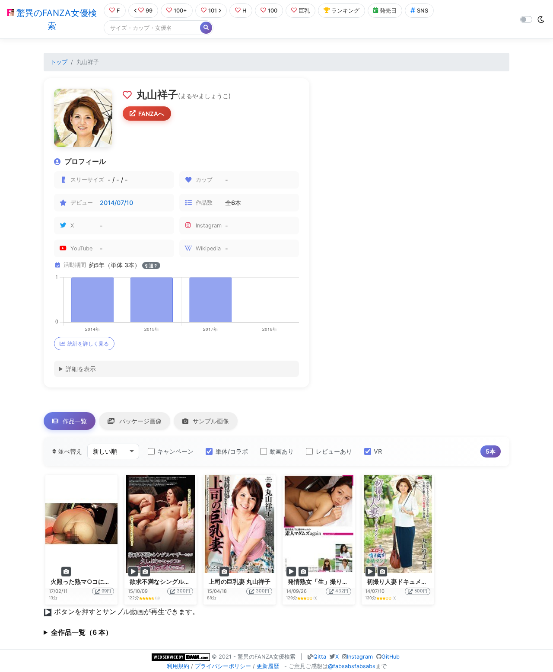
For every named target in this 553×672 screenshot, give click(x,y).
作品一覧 (74, 421)
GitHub (390, 656)
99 (149, 10)
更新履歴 (268, 666)
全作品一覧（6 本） (81, 632)
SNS (422, 10)
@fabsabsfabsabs (351, 666)
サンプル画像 (210, 421)
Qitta (319, 656)
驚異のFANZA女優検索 (55, 19)
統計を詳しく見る (88, 343)
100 (272, 10)
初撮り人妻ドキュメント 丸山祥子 (413, 581)
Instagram (360, 656)
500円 (420, 591)
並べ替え (69, 451)
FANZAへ (151, 113)
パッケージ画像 (140, 421)
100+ (180, 10)
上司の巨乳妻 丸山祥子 (239, 581)
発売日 (388, 10)
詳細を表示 (81, 368)
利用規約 (178, 666)
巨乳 (304, 10)
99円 (106, 591)
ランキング (345, 10)
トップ (59, 62)
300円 (183, 591)
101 (212, 10)
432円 (341, 591)
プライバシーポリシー (223, 666)
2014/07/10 (116, 202)
